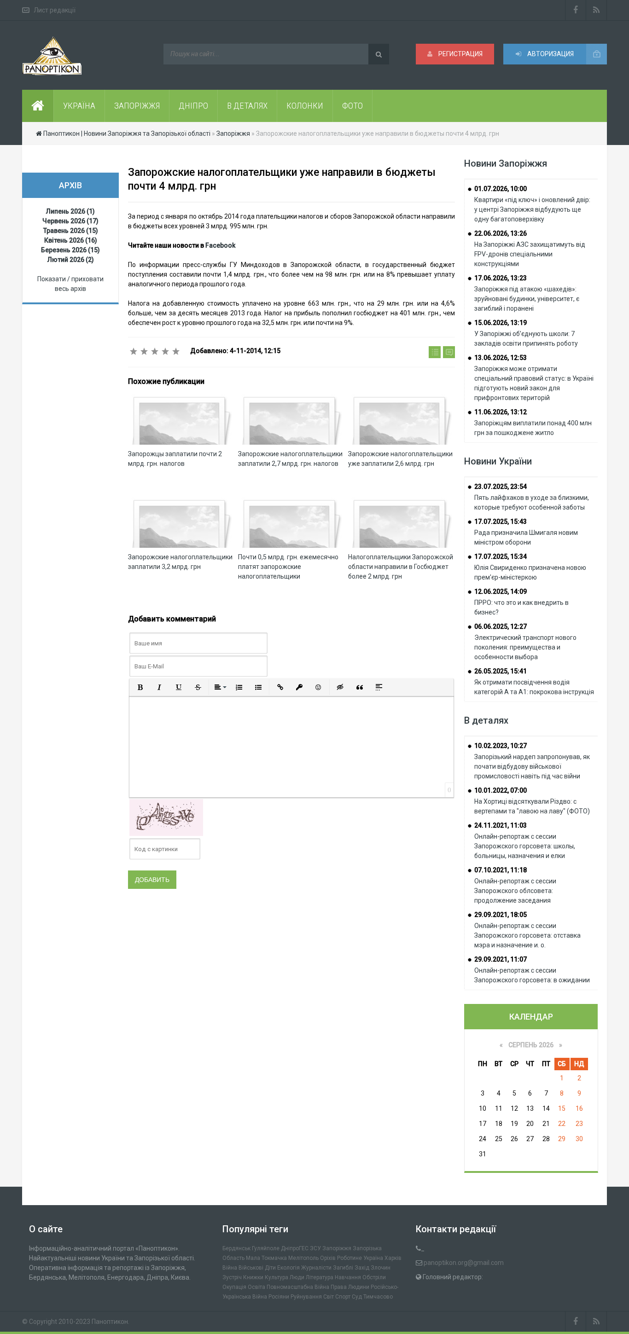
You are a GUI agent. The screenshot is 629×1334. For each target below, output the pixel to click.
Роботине (349, 1258)
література (319, 1277)
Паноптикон (110, 1321)
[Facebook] (575, 10)
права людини (350, 1287)
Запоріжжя (336, 1248)
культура (276, 1277)
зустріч (232, 1277)
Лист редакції (55, 10)
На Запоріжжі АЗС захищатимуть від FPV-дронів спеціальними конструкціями (529, 254)
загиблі (343, 1267)
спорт (342, 1296)
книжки (253, 1277)
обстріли (374, 1277)
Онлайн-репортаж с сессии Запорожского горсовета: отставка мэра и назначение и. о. (527, 935)
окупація (234, 1287)
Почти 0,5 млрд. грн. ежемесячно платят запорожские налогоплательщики (288, 566)
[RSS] (596, 10)
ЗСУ (315, 1248)
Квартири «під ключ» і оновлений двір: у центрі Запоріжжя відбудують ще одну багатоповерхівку (532, 209)
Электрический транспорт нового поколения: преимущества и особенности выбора (525, 647)
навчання (348, 1277)
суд (357, 1296)
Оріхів (328, 1258)
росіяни (278, 1296)
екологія (288, 1267)
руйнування (306, 1296)
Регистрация (460, 54)
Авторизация (550, 54)
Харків (393, 1258)
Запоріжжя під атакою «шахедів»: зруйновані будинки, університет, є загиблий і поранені (526, 298)
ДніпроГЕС (295, 1248)
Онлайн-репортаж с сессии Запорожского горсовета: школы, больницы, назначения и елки (524, 846)
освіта (256, 1287)
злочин (380, 1267)
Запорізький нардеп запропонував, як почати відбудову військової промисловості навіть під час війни (532, 766)
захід (362, 1267)
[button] (140, 687)
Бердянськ (236, 1248)
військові (251, 1267)
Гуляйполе (266, 1248)
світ (328, 1296)
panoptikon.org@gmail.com (464, 1262)
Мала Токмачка (266, 1258)
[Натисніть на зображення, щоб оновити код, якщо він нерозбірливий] (166, 817)
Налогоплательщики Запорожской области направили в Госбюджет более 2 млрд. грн (400, 566)
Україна (373, 1258)
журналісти (316, 1267)
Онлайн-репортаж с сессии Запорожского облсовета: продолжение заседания (515, 890)
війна (229, 1267)
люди (297, 1277)
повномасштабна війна (298, 1287)
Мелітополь (303, 1258)
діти (270, 1267)
